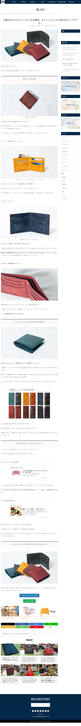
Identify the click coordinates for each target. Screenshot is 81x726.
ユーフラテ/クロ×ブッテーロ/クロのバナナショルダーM (70, 70)
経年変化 (53, 658)
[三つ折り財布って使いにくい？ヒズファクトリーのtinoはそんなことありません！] (10, 611)
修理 (63, 173)
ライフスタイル (65, 166)
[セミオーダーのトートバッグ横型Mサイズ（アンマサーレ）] (10, 670)
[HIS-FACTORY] (3, 2)
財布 (63, 191)
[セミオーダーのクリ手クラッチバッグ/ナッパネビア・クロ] (29, 649)
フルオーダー (5, 657)
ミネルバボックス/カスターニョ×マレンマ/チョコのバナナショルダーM (70, 48)
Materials (23, 1)
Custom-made (52, 1)
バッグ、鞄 (30, 679)
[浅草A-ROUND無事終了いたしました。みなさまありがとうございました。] (48, 670)
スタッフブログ (29, 25)
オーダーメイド (25, 657)
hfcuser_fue (8, 633)
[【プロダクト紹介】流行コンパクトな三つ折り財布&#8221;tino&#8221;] (48, 611)
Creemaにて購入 (30, 601)
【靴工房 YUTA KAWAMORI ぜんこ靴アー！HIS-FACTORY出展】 (70, 64)
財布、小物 (40, 25)
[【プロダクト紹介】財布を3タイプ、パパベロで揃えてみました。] (29, 611)
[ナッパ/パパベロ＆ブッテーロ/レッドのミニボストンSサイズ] (29, 670)
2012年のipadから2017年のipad (10, 659)
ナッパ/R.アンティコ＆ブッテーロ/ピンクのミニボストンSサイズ (48, 661)
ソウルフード (64, 155)
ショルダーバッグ (32, 677)
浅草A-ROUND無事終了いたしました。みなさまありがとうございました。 (48, 682)
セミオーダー (31, 657)
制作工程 (13, 657)
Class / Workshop (61, 1)
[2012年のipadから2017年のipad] (10, 649)
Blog (42, 1)
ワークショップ (65, 169)
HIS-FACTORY (40, 721)
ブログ (10, 657)
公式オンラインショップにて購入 (30, 595)
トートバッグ (64, 158)
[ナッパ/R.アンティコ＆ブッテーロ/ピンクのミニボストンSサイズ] (48, 649)
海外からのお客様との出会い (68, 59)
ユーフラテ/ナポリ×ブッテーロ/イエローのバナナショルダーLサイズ (70, 54)
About (14, 1)
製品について (35, 25)
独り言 (63, 180)
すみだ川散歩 (47, 677)
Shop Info (71, 1)
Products (33, 1)
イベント (42, 677)
